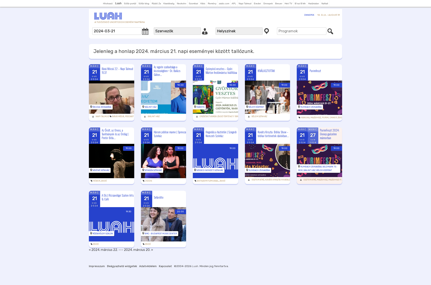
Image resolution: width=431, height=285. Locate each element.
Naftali (324, 3)
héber (96, 181)
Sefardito (158, 197)
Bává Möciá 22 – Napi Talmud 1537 (117, 70)
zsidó (340, 117)
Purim (325, 117)
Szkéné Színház (100, 170)
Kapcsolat (165, 266)
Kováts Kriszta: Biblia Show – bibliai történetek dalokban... (273, 134)
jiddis (148, 181)
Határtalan (313, 3)
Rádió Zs (156, 3)
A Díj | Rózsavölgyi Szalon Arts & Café (118, 197)
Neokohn (181, 3)
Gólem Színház (259, 116)
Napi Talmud (245, 3)
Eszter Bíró (258, 180)
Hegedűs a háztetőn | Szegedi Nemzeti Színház (221, 134)
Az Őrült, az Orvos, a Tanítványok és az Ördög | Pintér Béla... (115, 134)
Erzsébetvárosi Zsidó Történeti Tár (219, 116)
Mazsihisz (315, 117)
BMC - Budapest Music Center (161, 233)
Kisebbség (168, 3)
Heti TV (288, 3)
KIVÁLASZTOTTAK (266, 70)
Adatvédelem (148, 266)
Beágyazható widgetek (122, 266)
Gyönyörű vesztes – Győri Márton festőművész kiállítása (221, 70)
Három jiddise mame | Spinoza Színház (170, 134)
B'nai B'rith (300, 3)
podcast (129, 116)
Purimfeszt (315, 70)
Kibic (202, 3)
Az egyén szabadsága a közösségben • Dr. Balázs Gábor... (167, 71)
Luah (195, 266)
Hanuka (305, 117)
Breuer (278, 3)
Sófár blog (144, 3)
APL (234, 3)
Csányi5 (200, 107)
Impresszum (97, 266)
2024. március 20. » (138, 250)
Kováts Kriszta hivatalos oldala (282, 180)
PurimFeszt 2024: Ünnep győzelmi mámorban (329, 134)
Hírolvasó (108, 3)
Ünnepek (268, 3)
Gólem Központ (256, 107)
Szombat (193, 3)
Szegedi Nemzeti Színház (209, 170)
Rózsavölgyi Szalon (102, 233)
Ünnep (333, 117)
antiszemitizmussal (208, 181)
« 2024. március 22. (103, 250)
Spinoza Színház (153, 170)
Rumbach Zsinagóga (311, 107)
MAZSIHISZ (322, 180)
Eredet (257, 3)
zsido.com (224, 3)
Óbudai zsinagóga (101, 107)
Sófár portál (130, 3)
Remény (212, 3)
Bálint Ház (150, 107)
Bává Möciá (118, 116)
